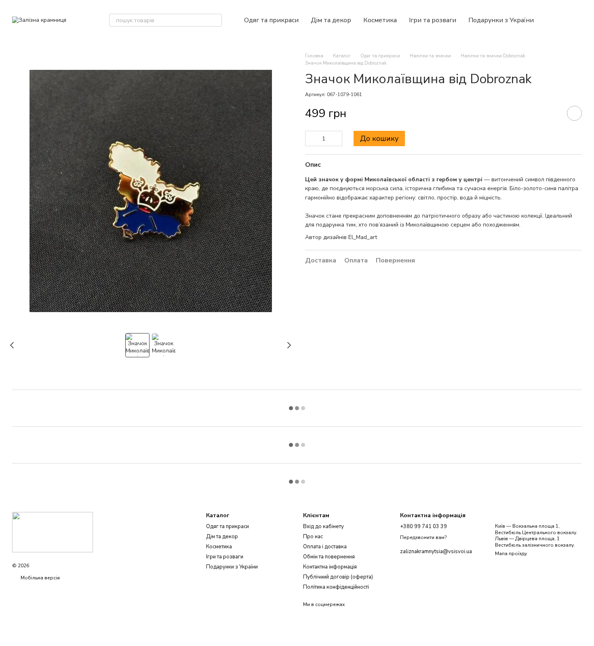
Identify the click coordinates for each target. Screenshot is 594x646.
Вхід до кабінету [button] (323, 526)
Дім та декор (331, 20)
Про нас (313, 536)
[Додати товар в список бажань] (574, 113)
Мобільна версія (39, 578)
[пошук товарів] (215, 20)
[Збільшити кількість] (336, 138)
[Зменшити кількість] (311, 138)
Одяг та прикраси (271, 20)
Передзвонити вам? (423, 538)
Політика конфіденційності (336, 587)
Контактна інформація (330, 566)
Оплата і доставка (325, 546)
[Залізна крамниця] (52, 532)
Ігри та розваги (432, 20)
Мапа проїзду (511, 553)
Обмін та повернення (329, 556)
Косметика (380, 20)
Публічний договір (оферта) (338, 577)
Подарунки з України (501, 20)
